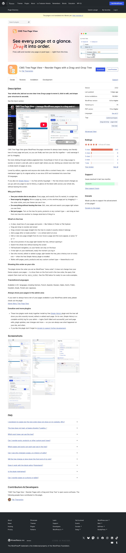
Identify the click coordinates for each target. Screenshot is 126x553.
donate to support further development (51, 328)
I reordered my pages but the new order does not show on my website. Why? (36, 422)
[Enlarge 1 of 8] (28, 342)
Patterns (33, 529)
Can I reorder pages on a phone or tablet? (23, 478)
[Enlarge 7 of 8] (77, 342)
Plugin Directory (13, 10)
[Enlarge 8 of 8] (77, 365)
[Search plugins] (29, 22)
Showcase (33, 520)
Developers (56, 526)
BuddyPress (102, 529)
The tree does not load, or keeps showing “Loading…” (27, 428)
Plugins (32, 526)
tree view (114, 126)
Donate (78, 526)
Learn (54, 520)
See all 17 (115, 113)
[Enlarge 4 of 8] (52, 342)
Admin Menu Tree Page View (18, 304)
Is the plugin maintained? (17, 471)
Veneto (29, 540)
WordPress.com (104, 520)
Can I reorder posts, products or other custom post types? (29, 440)
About (10, 520)
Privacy (10, 529)
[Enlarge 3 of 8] (28, 378)
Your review (89, 167)
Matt (100, 523)
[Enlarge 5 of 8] (52, 358)
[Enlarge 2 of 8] (28, 361)
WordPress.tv (58, 529)
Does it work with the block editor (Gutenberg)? (25, 465)
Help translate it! (77, 15)
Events (77, 523)
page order (114, 122)
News (10, 523)
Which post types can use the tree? (21, 434)
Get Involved (79, 520)
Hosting (10, 526)
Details (12, 80)
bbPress (101, 526)
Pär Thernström (27, 71)
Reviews (22, 80)
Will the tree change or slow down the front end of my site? (29, 459)
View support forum (92, 188)
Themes (33, 523)
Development (47, 80)
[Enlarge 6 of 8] (52, 382)
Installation (34, 80)
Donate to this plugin (92, 208)
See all (115, 167)
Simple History (24, 181)
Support (115, 80)
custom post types (111, 118)
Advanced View (90, 131)
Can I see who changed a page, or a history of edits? (27, 453)
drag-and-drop (104, 122)
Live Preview (112, 69)
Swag (78, 529)
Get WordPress (116, 3)
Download (100, 69)
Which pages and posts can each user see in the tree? (27, 447)
